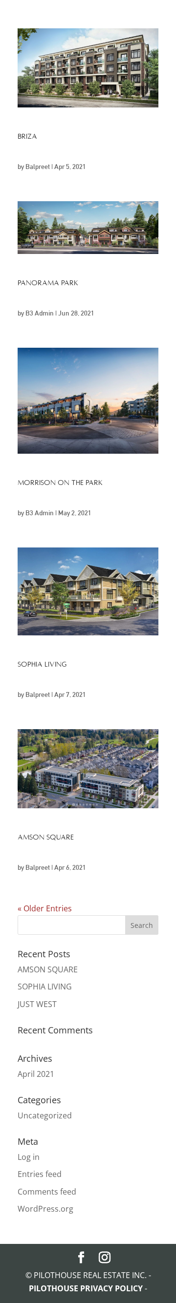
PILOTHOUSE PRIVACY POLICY (87, 1288)
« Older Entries (45, 908)
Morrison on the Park (60, 482)
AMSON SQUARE (46, 837)
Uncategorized (45, 1115)
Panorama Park (48, 283)
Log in (29, 1157)
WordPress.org (45, 1208)
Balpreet (37, 166)
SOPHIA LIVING (42, 664)
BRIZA (27, 136)
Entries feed (40, 1174)
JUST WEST (37, 1004)
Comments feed (47, 1191)
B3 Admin (39, 313)
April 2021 (36, 1074)
